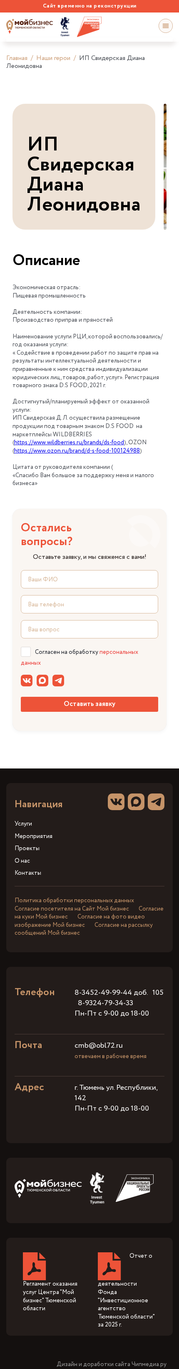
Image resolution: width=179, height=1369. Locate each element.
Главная (16, 58)
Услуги (23, 824)
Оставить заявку (89, 704)
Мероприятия (33, 837)
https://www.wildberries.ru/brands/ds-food (69, 442)
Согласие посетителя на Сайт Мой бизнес (72, 909)
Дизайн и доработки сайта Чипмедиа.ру (112, 1365)
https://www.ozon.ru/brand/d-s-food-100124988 (77, 451)
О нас (22, 861)
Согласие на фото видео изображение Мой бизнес (80, 921)
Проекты (27, 849)
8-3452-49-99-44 (103, 992)
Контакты (28, 873)
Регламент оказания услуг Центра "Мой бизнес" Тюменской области (50, 1296)
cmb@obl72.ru (99, 1045)
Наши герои (53, 58)
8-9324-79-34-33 (105, 1003)
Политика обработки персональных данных (74, 900)
